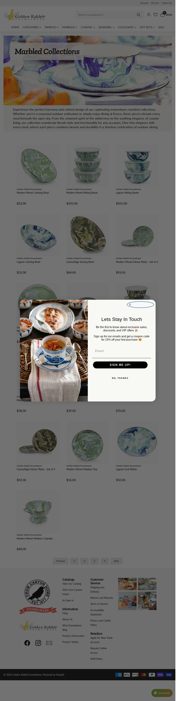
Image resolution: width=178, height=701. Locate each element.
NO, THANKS (120, 378)
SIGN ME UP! (120, 364)
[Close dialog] (140, 304)
